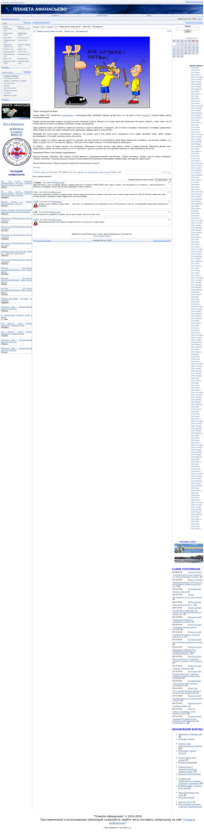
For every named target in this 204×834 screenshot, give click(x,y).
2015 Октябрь (196, 223)
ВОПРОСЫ (16, 129)
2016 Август (196, 247)
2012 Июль (195, 130)
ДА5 (70, 172)
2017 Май (195, 268)
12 (193, 47)
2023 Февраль (196, 433)
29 (178, 56)
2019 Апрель (196, 323)
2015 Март (195, 206)
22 (178, 53)
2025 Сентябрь (197, 502)
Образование (9, 54)
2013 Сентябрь (197, 163)
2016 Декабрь (196, 256)
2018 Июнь (195, 299)
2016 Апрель (196, 237)
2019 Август (196, 333)
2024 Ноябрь (196, 478)
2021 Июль (195, 388)
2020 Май (195, 354)
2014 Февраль (196, 175)
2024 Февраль (196, 457)
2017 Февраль (196, 261)
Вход (149, 15)
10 (186, 47)
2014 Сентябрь (197, 192)
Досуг (20, 49)
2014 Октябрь (196, 194)
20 (197, 50)
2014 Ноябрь (196, 197)
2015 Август (196, 218)
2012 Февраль (196, 118)
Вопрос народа (24, 45)
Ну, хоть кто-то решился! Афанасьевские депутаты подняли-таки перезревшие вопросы (16, 183)
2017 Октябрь (196, 280)
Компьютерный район (189, 774)
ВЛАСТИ (16, 134)
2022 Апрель (196, 409)
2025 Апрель (196, 490)
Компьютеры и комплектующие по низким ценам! (187, 769)
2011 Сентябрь (197, 106)
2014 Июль (195, 187)
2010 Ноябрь (196, 82)
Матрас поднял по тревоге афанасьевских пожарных (16, 203)
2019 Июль (195, 330)
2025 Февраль (196, 486)
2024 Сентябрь (197, 474)
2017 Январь (196, 259)
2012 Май (195, 125)
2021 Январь (196, 373)
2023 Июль (195, 440)
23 (182, 53)
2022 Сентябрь (197, 421)
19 (193, 50)
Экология (22, 38)
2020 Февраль (196, 347)
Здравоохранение (187, 762)
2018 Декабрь (196, 314)
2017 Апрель (196, 266)
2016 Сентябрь (197, 249)
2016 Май (195, 240)
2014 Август (196, 189)
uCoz (129, 828)
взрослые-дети (82, 172)
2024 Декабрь (196, 481)
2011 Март (195, 91)
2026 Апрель (196, 519)
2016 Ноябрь (196, 254)
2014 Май (195, 182)
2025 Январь (196, 483)
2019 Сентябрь (197, 335)
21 (174, 53)
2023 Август (196, 443)
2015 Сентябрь (197, 220)
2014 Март (195, 177)
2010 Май (195, 67)
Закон (20, 40)
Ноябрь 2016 (191, 38)
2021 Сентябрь (197, 392)
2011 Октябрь (196, 108)
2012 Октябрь (196, 137)
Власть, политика (21, 28)
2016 (43, 27)
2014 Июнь (195, 185)
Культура (7, 52)
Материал (60, 182)
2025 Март (195, 488)
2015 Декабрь (196, 228)
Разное (6, 49)
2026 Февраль (196, 514)
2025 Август (196, 500)
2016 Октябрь (196, 251)
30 (182, 56)
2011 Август (196, 103)
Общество (22, 33)
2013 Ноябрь (196, 168)
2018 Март (195, 292)
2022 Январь (196, 402)
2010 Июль (195, 72)
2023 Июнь (195, 438)
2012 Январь (196, 115)
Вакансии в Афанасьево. (190, 734)
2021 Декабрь (196, 400)
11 (189, 47)
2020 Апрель (196, 352)
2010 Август (196, 75)
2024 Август (196, 471)
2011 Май (195, 96)
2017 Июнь (195, 271)
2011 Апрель (196, 94)
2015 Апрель (196, 208)
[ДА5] (38, 204)
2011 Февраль (196, 89)
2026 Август (196, 529)
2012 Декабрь (196, 142)
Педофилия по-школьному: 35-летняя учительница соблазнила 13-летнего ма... (187, 612)
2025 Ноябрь (196, 507)
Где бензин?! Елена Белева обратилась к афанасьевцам (16, 324)
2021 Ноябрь (196, 397)
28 (174, 56)
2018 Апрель (196, 294)
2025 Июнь (195, 495)
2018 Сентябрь (197, 306)
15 (178, 50)
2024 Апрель (196, 462)
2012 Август (196, 132)
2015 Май (195, 211)
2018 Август (196, 304)
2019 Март (195, 321)
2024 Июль (195, 469)
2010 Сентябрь (197, 77)
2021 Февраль (196, 376)
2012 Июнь (195, 127)
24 (56, 27)
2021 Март (195, 378)
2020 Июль (195, 359)
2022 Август (196, 419)
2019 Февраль (196, 318)
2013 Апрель (196, 151)
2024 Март (195, 459)
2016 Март (195, 235)
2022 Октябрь (196, 423)
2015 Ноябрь (196, 225)
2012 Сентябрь (197, 134)
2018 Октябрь (196, 309)
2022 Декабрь (196, 428)
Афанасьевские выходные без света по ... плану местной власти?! (16, 252)
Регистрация (102, 15)
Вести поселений (8, 28)
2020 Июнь (195, 357)
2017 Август (196, 275)
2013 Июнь (195, 156)
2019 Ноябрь (196, 340)
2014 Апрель (196, 180)
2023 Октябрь (196, 447)
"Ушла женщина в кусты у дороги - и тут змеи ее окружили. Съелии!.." (187, 576)
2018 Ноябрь (196, 311)
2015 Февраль (196, 204)
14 (174, 50)
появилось (146, 115)
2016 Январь (196, 230)
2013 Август (196, 161)
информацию (67, 115)
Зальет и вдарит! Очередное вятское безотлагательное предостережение (16, 211)
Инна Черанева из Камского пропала (187, 642)
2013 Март (195, 149)
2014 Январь (196, 173)
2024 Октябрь (196, 476)
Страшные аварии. (180, 706)
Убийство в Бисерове (181, 668)
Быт (5, 38)
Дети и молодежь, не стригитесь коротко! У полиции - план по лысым (187, 660)
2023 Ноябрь (196, 450)
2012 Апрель (196, 122)
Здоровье (22, 54)
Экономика (8, 33)
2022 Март (195, 407)
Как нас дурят (185, 802)
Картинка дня (23, 61)
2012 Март (195, 120)
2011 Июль (195, 101)
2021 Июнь (195, 385)
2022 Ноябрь (196, 426)
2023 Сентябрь (197, 445)
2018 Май (195, 297)
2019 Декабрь (196, 342)
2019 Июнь (195, 328)
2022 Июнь (195, 414)
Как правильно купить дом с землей (187, 597)
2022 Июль (195, 416)
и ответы (16, 132)
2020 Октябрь (196, 366)
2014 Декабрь (196, 199)
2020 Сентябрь (197, 364)
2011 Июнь (195, 99)
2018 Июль (195, 302)
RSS (199, 19)
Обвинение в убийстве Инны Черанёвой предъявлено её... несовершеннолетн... (184, 651)
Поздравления (9, 40)
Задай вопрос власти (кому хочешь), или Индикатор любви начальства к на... (188, 584)
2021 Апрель (196, 380)
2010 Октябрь (196, 79)
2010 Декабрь (196, 84)
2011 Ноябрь (196, 110)
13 (197, 47)
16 (182, 50)
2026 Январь (196, 512)
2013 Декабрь (196, 170)
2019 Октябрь (196, 337)
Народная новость (7, 45)
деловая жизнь (186, 739)
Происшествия (10, 61)
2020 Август (196, 361)
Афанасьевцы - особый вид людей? (190, 787)
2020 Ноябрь (196, 369)
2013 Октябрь (196, 165)
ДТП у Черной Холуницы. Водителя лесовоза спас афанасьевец (187, 692)
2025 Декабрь (196, 509)
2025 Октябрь (196, 505)
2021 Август (196, 390)
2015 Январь (196, 201)
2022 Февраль (196, 404)
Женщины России (180, 592)
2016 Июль (195, 244)
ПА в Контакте (13, 124)
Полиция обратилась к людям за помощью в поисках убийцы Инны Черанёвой (186, 676)
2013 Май (195, 154)
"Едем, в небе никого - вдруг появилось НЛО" (184, 712)
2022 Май (195, 412)
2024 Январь (196, 455)
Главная (55, 15)
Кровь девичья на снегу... (183, 605)
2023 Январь (196, 431)
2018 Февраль (196, 290)
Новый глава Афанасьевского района (190, 744)
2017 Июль (195, 273)
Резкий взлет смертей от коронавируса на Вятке (183, 621)
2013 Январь (196, 144)
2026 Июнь (195, 524)
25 (189, 53)
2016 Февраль (196, 232)
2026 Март (195, 517)
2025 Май (195, 493)
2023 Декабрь (196, 452)
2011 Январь (196, 87)
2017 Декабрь (196, 285)
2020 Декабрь (196, 371)
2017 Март (195, 263)
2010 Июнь (195, 70)
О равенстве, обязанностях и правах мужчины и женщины (189, 781)
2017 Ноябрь (196, 283)
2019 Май (195, 326)
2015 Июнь (195, 213)
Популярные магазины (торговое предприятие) (189, 805)
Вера (5, 59)
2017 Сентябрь (197, 278)
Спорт (20, 52)
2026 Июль (195, 526)
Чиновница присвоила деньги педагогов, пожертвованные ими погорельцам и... (186, 721)
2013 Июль (195, 158)
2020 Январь (196, 345)
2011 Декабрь (196, 113)
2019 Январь (196, 316)
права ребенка (93, 172)
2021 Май (195, 383)
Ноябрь (50, 27)
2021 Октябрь (196, 395)
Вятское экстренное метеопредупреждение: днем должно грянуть (16, 270)
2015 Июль (195, 216)
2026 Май (195, 521)
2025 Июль (195, 498)
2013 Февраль (196, 146)
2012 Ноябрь (196, 139)
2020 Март (195, 349)
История (21, 59)
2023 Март (195, 435)
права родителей (104, 172)
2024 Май (195, 464)
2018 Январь (196, 287)
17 (186, 50)
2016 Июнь (195, 242)
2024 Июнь (195, 466)
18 (189, 50)
